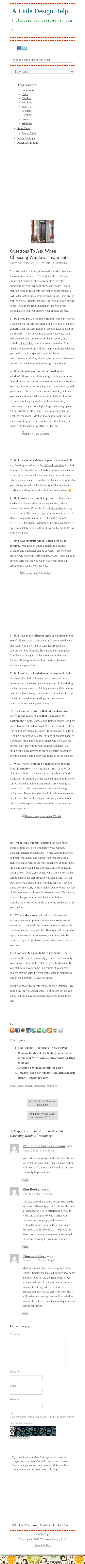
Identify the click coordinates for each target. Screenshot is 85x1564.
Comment (15, 1334)
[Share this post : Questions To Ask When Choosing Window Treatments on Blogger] (12, 1031)
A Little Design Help (40, 11)
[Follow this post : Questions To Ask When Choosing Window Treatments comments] (49, 1031)
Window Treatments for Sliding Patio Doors (44, 1053)
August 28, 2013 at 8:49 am (38, 1150)
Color (25, 94)
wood (64, 768)
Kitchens (26, 110)
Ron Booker (32, 1189)
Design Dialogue (26, 138)
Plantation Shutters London (44, 1146)
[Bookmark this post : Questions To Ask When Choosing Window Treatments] (55, 1031)
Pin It (13, 1024)
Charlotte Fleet (34, 1256)
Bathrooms (28, 90)
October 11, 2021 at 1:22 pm (39, 1260)
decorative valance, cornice (37, 735)
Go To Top (42, 1534)
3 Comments (60, 262)
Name (14, 1372)
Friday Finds (29, 133)
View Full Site (42, 1545)
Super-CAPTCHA (50, 1562)
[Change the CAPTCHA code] (12, 1429)
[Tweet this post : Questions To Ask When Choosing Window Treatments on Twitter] (44, 1031)
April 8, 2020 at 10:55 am (37, 1193)
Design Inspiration (27, 85)
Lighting (26, 114)
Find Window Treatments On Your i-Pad (42, 1047)
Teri (47, 262)
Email (14, 1385)
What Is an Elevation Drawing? (42, 1103)
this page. (53, 1469)
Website (14, 1399)
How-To (26, 106)
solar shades (25, 343)
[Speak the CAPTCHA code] (12, 1434)
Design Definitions (27, 142)
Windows (27, 123)
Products (26, 119)
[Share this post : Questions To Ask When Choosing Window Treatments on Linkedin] (28, 1031)
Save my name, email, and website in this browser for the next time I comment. (42, 1420)
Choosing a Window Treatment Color (40, 1067)
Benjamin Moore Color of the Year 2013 (42, 1115)
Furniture (27, 102)
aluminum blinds (24, 730)
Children (26, 98)
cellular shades (55, 508)
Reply (25, 1180)
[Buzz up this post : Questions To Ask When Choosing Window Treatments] (23, 1031)
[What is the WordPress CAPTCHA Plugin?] (33, 1435)
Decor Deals (23, 128)
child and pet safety (53, 465)
